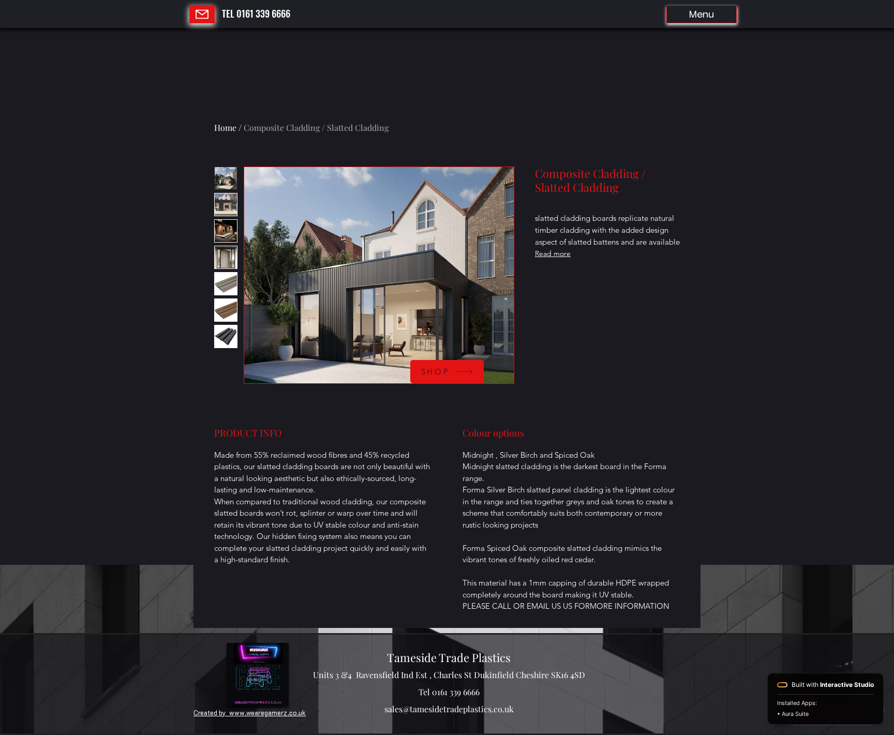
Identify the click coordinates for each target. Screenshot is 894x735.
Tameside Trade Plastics (449, 657)
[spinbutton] (559, 298)
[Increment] (575, 298)
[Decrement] (543, 298)
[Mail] (202, 14)
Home (225, 127)
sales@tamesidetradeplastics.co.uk (449, 708)
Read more (553, 253)
